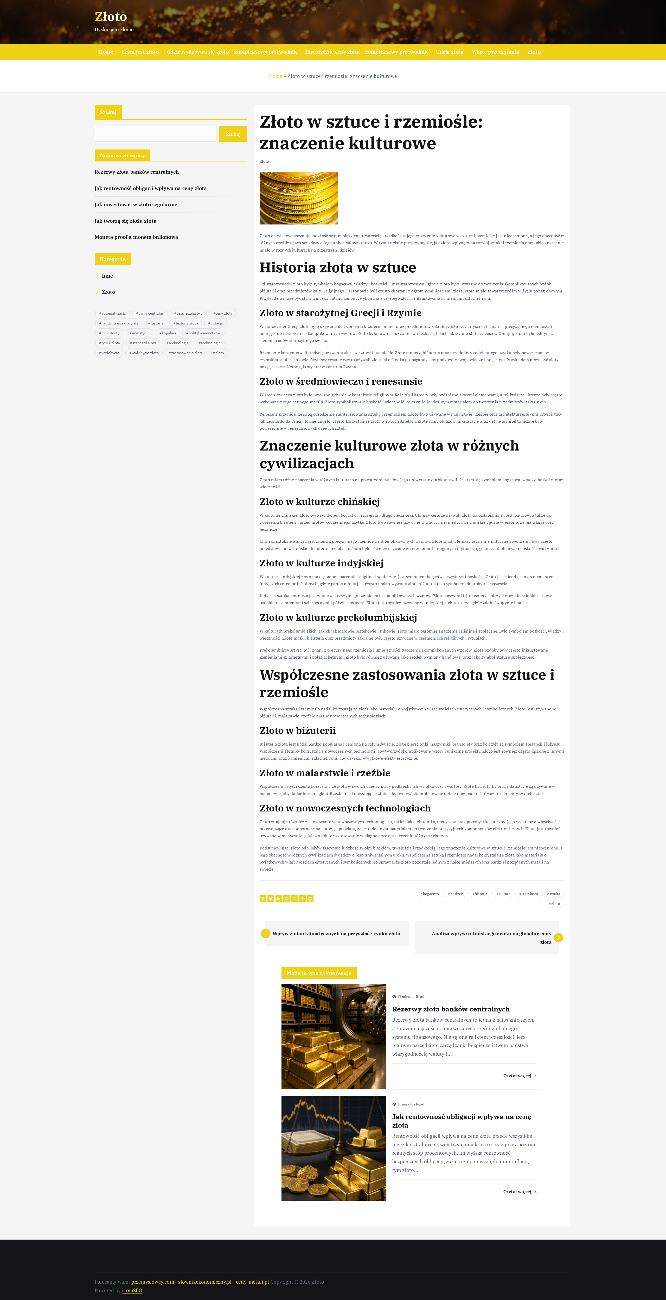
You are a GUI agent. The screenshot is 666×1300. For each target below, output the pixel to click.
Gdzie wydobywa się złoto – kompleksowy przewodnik (232, 51)
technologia (178, 342)
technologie (211, 342)
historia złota (187, 323)
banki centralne (151, 313)
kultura (504, 893)
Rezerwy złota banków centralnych (137, 171)
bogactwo (431, 893)
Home (106, 51)
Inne (107, 275)
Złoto (534, 51)
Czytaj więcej (518, 1076)
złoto (219, 352)
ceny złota (224, 313)
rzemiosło (530, 893)
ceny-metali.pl (252, 1281)
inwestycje (140, 332)
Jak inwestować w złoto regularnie (136, 204)
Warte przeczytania (495, 51)
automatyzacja (113, 313)
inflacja (216, 323)
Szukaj (108, 112)
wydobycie (110, 352)
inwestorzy (110, 332)
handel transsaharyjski (119, 323)
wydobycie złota (145, 352)
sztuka (554, 893)
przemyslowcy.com (152, 1281)
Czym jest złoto (140, 51)
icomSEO (132, 1290)
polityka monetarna (205, 332)
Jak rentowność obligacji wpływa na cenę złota (151, 188)
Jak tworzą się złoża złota (126, 220)
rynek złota (110, 342)
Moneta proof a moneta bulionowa (136, 237)
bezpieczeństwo (189, 313)
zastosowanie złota (187, 352)
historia (157, 323)
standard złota (144, 342)
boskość (457, 893)
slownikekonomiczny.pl (205, 1281)
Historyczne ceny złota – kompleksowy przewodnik (366, 51)
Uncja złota (450, 51)
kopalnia (169, 332)
